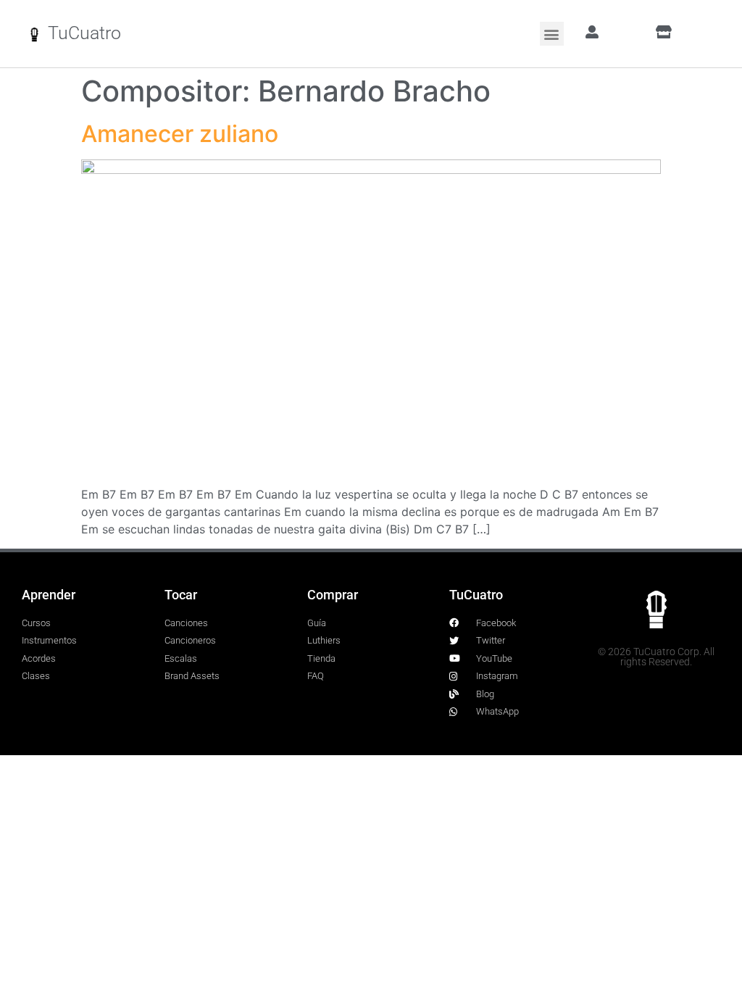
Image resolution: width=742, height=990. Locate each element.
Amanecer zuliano (179, 134)
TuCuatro (84, 32)
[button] (552, 34)
